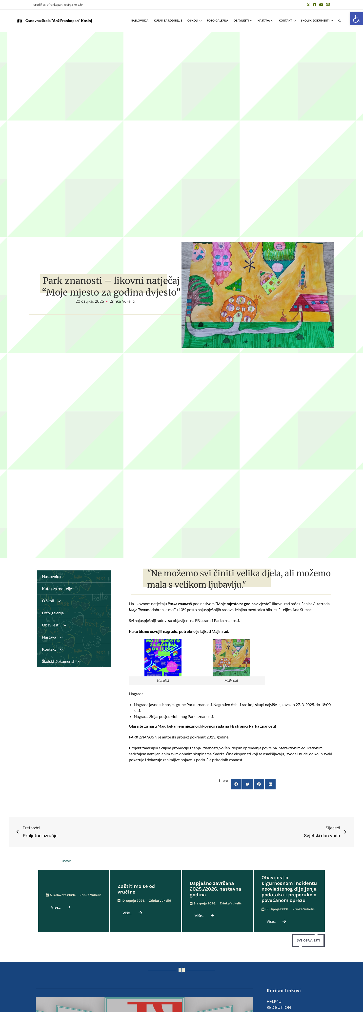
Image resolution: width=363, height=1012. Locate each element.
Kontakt (285, 20)
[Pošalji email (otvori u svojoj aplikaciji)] (327, 4)
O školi (192, 20)
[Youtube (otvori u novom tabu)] (321, 4)
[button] (356, 18)
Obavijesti (241, 20)
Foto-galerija (217, 20)
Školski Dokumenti (315, 20)
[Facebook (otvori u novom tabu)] (314, 4)
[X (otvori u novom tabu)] (308, 4)
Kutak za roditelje (168, 20)
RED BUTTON (279, 1007)
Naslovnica (139, 20)
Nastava (264, 20)
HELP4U (274, 1001)
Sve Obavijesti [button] (308, 940)
